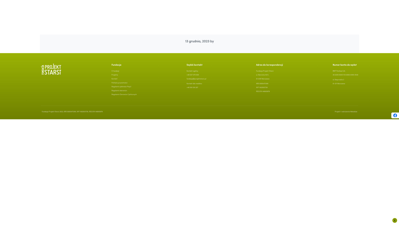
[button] (394, 220)
